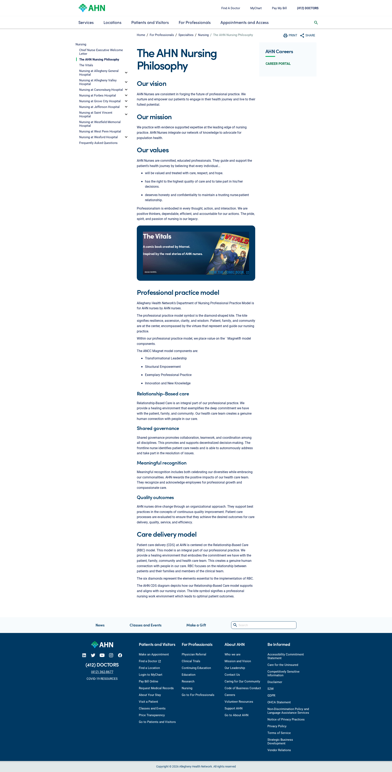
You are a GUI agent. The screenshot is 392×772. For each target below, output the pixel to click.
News (100, 624)
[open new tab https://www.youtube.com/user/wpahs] (102, 655)
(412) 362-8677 (102, 672)
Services (86, 22)
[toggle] (126, 72)
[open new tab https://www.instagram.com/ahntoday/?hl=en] (111, 655)
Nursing (203, 35)
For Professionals (195, 22)
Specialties (186, 35)
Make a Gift (196, 624)
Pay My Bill (279, 8)
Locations (112, 22)
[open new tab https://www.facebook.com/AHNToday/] (120, 655)
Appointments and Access (244, 22)
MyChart (256, 8)
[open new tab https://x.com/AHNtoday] (93, 655)
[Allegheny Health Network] (91, 7)
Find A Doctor (230, 8)
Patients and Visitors (150, 22)
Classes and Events (145, 624)
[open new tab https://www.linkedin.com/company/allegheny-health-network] (84, 655)
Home (141, 35)
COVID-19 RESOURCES (102, 679)
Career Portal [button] (278, 63)
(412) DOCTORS (307, 8)
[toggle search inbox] (316, 22)
